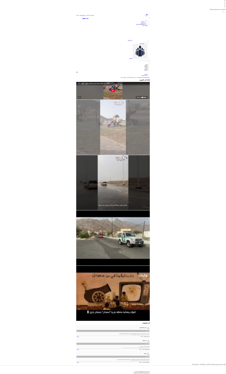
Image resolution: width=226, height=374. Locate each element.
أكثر (78, 336)
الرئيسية (143, 21)
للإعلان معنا (145, 25)
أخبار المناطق (143, 22)
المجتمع (130, 58)
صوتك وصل (142, 43)
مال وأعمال (130, 40)
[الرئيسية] (146, 14)
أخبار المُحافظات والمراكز (141, 24)
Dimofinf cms (142, 371)
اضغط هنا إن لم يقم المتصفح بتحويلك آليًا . (217, 9)
